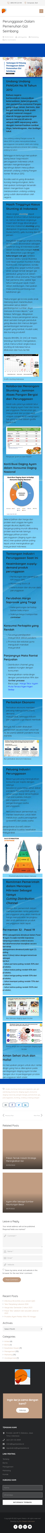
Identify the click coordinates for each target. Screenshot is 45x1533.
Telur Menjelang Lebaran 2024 (16, 1304)
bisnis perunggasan (25, 1089)
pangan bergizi (21, 1095)
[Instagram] (20, 1527)
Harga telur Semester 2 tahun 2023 (18, 1307)
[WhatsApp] (25, 1527)
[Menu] (41, 11)
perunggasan (8, 1098)
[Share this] (12, 1105)
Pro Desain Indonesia (27, 1521)
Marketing (35, 37)
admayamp (22, 37)
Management (9, 1351)
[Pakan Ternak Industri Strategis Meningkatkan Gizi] (22, 1149)
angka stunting (11, 1089)
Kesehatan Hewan (11, 1348)
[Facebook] (16, 1527)
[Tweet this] (19, 1105)
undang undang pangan (30, 1098)
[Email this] (6, 1105)
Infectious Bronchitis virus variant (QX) (19, 1301)
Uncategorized (10, 1358)
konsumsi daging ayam (20, 1092)
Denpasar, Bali (32, 3)
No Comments (10, 40)
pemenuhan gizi (34, 1095)
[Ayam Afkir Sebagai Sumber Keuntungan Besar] (22, 1193)
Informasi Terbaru (22, 1502)
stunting (17, 1098)
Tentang (6, 1459)
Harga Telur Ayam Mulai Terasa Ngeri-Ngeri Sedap (23, 686)
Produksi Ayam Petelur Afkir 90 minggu (20, 1316)
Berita (6, 1345)
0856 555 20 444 (16, 3)
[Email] (30, 1527)
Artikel (6, 1341)
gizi (34, 1089)
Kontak (5, 1474)
